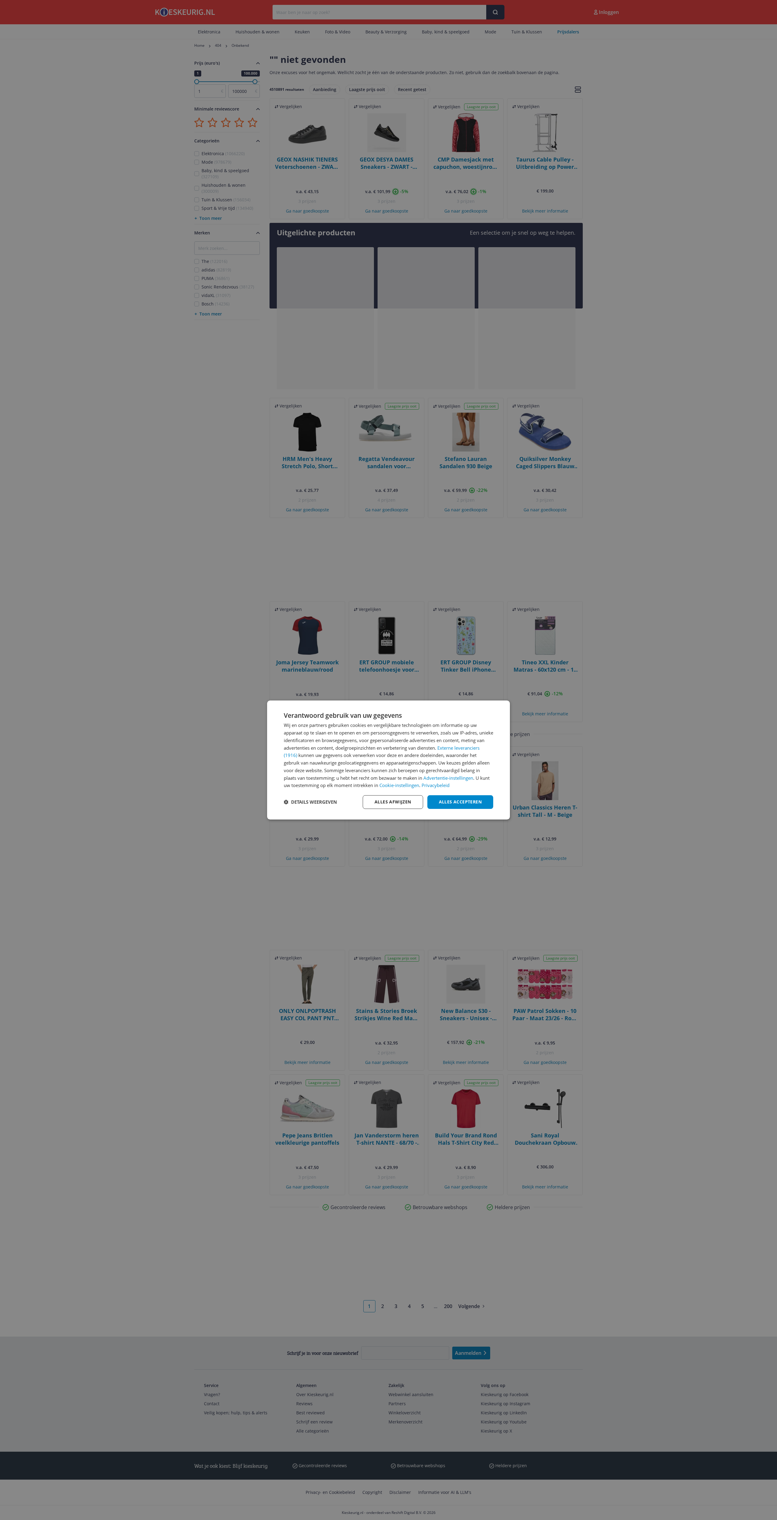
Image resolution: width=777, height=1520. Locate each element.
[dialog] (388, 760)
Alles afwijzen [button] (393, 802)
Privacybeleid (436, 785)
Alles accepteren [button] (460, 802)
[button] (310, 802)
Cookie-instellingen (399, 785)
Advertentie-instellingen (448, 778)
